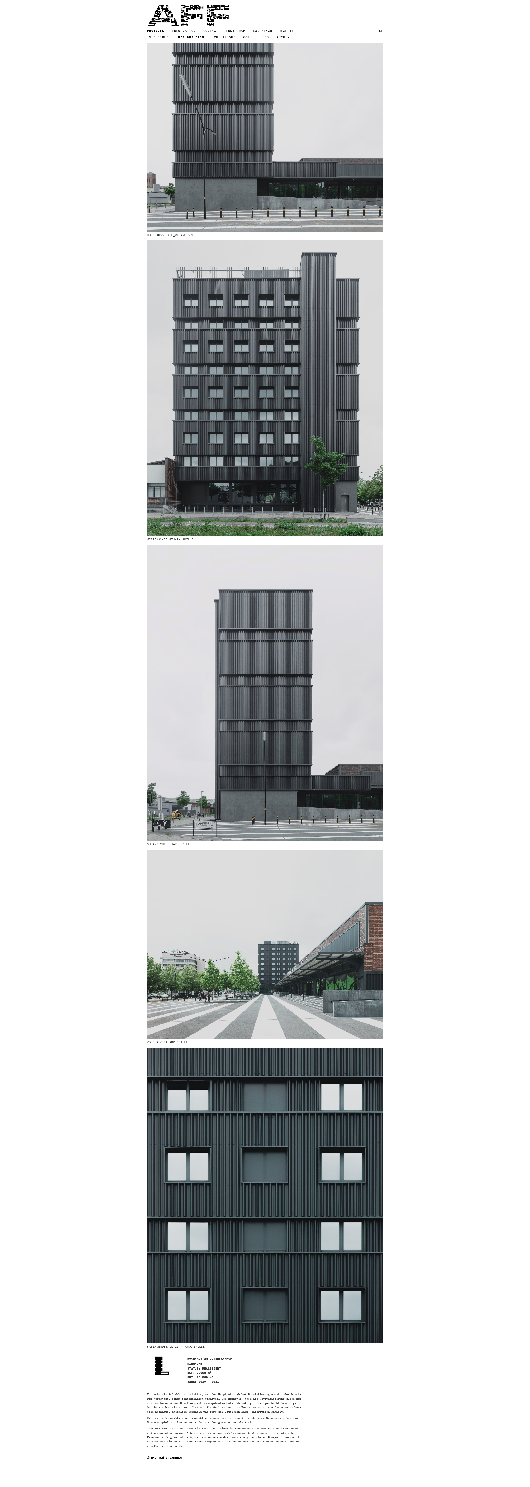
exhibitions (223, 37)
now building (191, 37)
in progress (159, 37)
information (183, 31)
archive (284, 37)
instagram (235, 31)
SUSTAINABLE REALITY (273, 31)
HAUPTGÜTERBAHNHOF (167, 1458)
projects (155, 31)
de (381, 31)
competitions (256, 37)
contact (210, 31)
